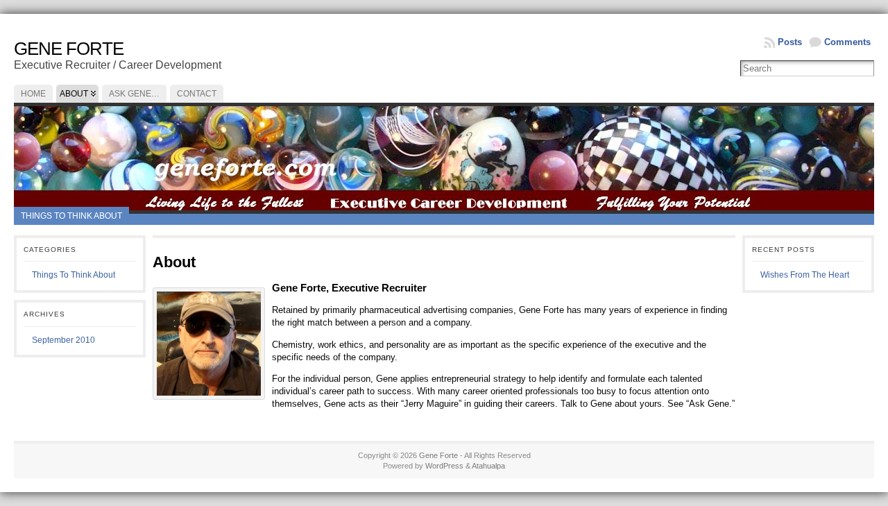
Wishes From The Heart (804, 275)
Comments (847, 42)
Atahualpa (488, 466)
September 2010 (63, 340)
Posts (790, 42)
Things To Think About (71, 216)
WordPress (444, 466)
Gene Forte (68, 48)
